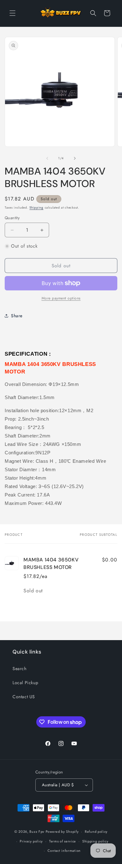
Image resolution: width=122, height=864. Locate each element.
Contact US (24, 697)
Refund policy (96, 831)
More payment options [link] (61, 298)
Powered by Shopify (62, 831)
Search (20, 668)
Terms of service (62, 841)
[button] (12, 13)
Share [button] (17, 316)
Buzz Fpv (36, 831)
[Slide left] (47, 158)
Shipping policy (95, 841)
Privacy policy (31, 841)
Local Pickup (25, 682)
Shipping (36, 207)
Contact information (64, 850)
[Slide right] (75, 158)
